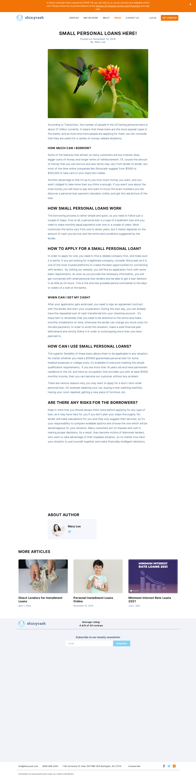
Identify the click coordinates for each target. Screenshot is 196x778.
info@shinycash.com (28, 766)
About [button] (106, 18)
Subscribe (122, 643)
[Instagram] (174, 766)
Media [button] (117, 18)
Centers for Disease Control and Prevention (118, 6)
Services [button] (74, 18)
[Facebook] (164, 766)
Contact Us (132, 18)
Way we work (91, 18)
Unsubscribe (134, 766)
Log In (152, 18)
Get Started (170, 18)
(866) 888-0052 (50, 766)
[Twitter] (69, 531)
